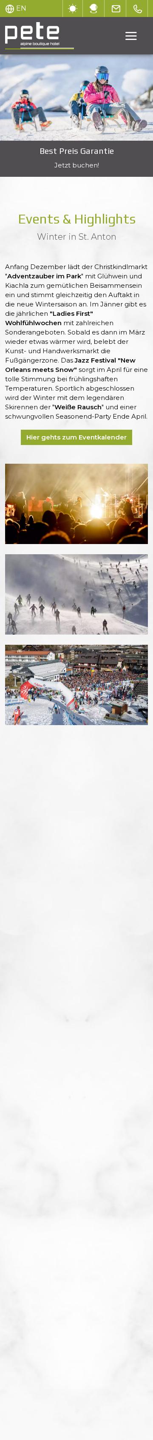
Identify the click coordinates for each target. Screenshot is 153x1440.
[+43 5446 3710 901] (138, 8)
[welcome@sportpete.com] (116, 8)
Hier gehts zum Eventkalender (76, 437)
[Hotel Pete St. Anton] (76, 97)
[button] (76, 504)
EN (21, 8)
